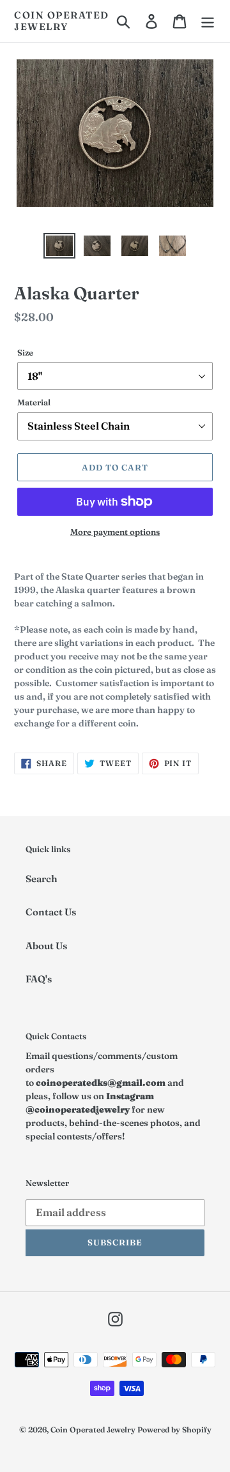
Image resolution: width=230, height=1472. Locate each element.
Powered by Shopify (174, 1429)
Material (33, 402)
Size (25, 352)
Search (41, 879)
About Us (46, 946)
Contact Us (51, 912)
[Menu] (208, 21)
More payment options (115, 532)
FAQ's (39, 979)
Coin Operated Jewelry (61, 21)
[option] (59, 247)
